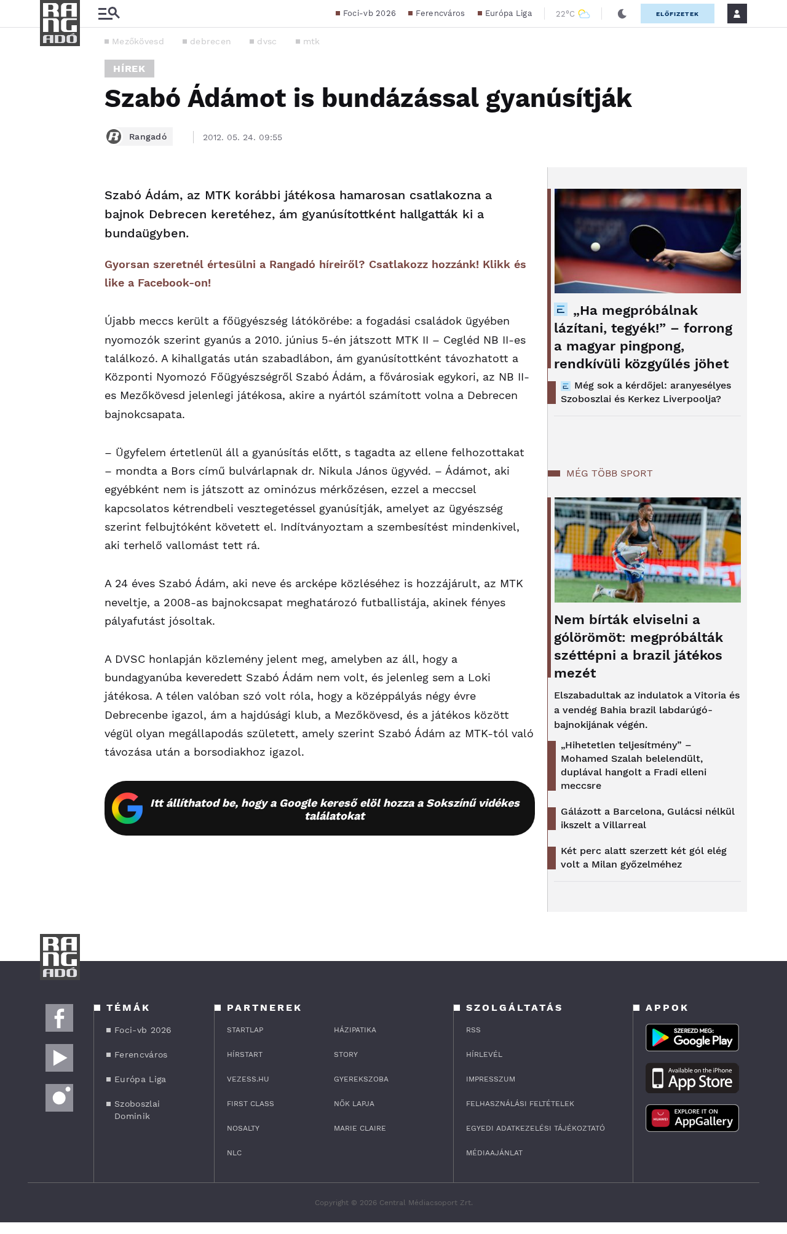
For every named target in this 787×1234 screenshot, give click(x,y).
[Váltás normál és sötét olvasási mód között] (622, 13)
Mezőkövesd (138, 41)
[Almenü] (108, 14)
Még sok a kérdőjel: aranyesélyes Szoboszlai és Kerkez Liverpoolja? (646, 392)
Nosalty (243, 1128)
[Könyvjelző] (53, 269)
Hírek (129, 68)
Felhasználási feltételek (520, 1103)
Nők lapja (354, 1103)
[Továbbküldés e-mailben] (53, 232)
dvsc (267, 41)
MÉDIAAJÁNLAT (494, 1153)
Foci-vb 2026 (370, 13)
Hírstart (245, 1054)
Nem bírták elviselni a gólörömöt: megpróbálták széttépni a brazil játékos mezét (638, 646)
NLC (234, 1153)
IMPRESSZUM (490, 1079)
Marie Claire (360, 1128)
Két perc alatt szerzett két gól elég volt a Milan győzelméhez (644, 857)
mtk (311, 41)
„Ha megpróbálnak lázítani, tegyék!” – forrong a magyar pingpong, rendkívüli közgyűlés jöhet (643, 337)
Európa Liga (508, 13)
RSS (473, 1030)
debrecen (210, 41)
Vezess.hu (248, 1079)
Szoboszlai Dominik (137, 1110)
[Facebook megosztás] (53, 199)
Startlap (245, 1030)
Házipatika (355, 1030)
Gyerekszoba (361, 1079)
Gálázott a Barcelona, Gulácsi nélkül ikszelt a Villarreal (648, 818)
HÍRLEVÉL (484, 1054)
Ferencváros (440, 13)
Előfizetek (677, 13)
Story (346, 1054)
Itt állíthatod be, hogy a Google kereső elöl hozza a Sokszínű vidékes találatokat (335, 809)
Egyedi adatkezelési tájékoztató (535, 1128)
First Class (250, 1103)
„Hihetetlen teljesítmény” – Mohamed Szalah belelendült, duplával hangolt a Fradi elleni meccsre (633, 765)
